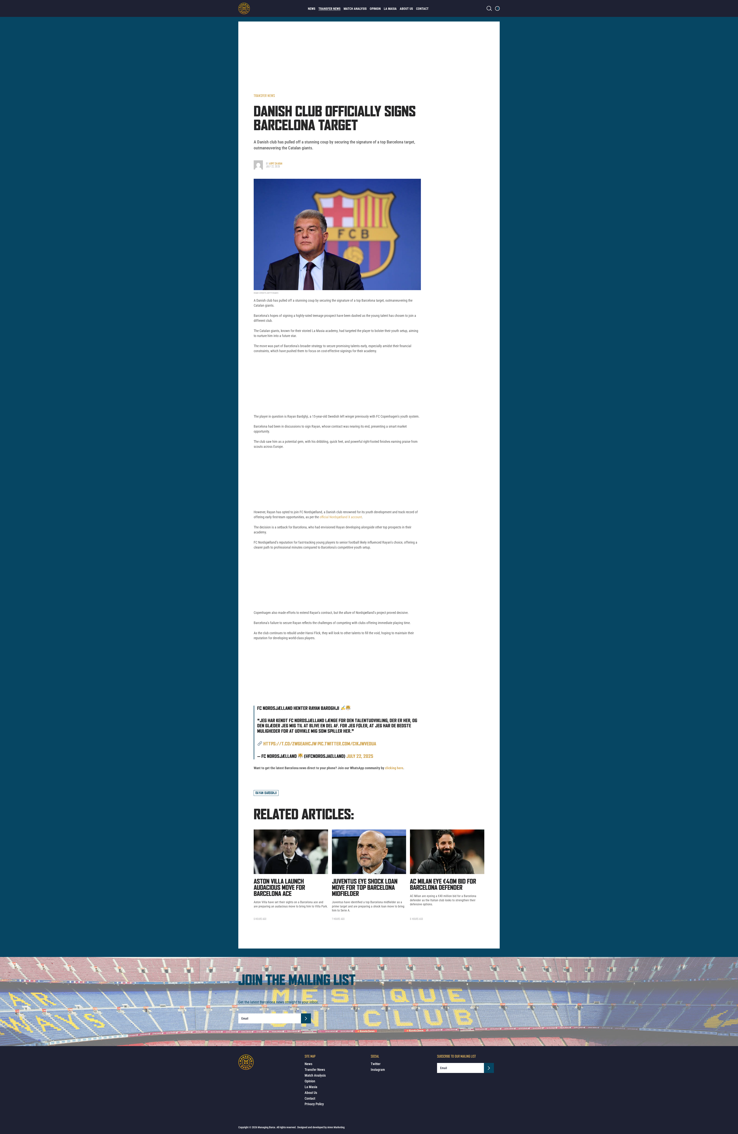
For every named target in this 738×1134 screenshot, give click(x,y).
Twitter (376, 1064)
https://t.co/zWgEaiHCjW (290, 744)
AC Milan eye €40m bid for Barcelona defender (443, 885)
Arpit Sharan (275, 163)
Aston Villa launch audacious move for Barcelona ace (279, 888)
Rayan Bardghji (266, 793)
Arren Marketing (336, 1127)
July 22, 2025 (359, 756)
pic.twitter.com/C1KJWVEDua (346, 744)
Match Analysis (355, 9)
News (311, 9)
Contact (422, 9)
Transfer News (329, 9)
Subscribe (306, 1018)
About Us (406, 9)
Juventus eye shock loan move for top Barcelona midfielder (364, 888)
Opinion (375, 9)
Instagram (378, 1070)
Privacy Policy (314, 1104)
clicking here (394, 768)
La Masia (390, 9)
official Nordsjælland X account (341, 517)
